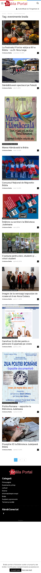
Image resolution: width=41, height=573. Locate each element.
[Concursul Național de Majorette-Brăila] (20, 168)
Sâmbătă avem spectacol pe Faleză (19, 85)
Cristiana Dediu (7, 53)
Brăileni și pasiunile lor (9, 81)
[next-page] (24, 460)
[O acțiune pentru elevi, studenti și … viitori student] (20, 243)
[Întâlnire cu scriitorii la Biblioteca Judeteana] (20, 206)
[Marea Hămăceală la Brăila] (20, 119)
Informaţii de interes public (10, 218)
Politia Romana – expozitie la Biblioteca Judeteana (16, 407)
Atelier (4, 440)
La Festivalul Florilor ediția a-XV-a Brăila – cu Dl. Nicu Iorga (18, 48)
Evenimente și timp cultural (10, 144)
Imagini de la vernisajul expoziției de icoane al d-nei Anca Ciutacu (20, 295)
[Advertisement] (20, 543)
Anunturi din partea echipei (10, 44)
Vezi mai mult (27, 570)
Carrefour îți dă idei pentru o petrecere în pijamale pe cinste (17, 342)
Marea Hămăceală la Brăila (15, 147)
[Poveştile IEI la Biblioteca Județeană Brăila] (20, 429)
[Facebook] (3, 513)
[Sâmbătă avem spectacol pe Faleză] (20, 70)
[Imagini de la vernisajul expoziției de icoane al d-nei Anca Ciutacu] (20, 279)
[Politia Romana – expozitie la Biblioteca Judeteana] (20, 378)
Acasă (4, 13)
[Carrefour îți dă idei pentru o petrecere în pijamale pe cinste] (20, 321)
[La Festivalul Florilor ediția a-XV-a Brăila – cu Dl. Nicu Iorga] (20, 32)
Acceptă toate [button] (15, 570)
